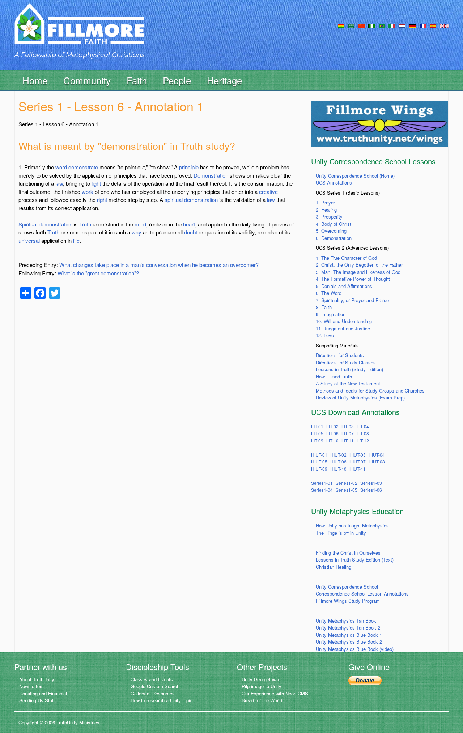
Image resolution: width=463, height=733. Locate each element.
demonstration (201, 199)
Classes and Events (152, 679)
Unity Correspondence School (347, 586)
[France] (423, 25)
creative (268, 191)
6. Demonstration (334, 237)
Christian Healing (333, 566)
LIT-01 (317, 426)
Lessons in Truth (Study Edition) (349, 369)
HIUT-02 (338, 455)
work (87, 191)
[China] (361, 25)
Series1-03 (371, 483)
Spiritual (27, 224)
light (96, 183)
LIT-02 (332, 426)
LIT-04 (363, 426)
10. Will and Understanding (344, 321)
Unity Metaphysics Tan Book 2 (348, 627)
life (76, 240)
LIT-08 (363, 433)
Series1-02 (346, 483)
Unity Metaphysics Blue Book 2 (349, 641)
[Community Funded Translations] (444, 25)
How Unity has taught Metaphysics (352, 525)
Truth (85, 224)
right (102, 199)
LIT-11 (347, 440)
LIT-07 (347, 433)
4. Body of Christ (333, 223)
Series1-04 (322, 490)
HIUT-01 (319, 455)
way (136, 232)
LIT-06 (332, 433)
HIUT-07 (357, 461)
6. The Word (328, 292)
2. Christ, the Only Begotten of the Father (359, 264)
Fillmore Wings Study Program (348, 600)
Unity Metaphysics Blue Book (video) (355, 648)
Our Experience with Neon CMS (275, 693)
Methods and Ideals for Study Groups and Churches (370, 390)
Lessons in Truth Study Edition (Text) (355, 559)
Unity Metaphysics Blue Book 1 (349, 634)
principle (189, 167)
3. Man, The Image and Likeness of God (358, 271)
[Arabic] (351, 25)
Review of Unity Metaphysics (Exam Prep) (360, 397)
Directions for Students (340, 355)
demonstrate (83, 167)
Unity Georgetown (260, 679)
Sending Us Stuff (37, 700)
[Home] (79, 30)
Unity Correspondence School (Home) (355, 175)
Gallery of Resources (153, 693)
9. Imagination (330, 314)
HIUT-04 (377, 455)
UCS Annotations (334, 182)
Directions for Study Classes (346, 362)
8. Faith (324, 307)
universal (29, 240)
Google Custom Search (155, 686)
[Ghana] (341, 25)
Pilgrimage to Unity (261, 686)
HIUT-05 (319, 461)
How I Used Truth (334, 376)
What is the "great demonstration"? (98, 273)
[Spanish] (433, 25)
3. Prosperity (329, 216)
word (61, 167)
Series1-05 (346, 490)
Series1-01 (322, 483)
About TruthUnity (36, 679)
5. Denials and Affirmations (344, 286)
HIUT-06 (338, 461)
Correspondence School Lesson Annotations (362, 593)
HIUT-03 (357, 455)
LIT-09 (317, 440)
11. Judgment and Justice (343, 328)
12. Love (325, 335)
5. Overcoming (331, 230)
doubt (190, 232)
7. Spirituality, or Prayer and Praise (352, 300)
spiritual (174, 199)
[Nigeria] (371, 25)
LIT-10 (332, 440)
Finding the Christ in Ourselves (348, 552)
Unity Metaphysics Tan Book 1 (348, 620)
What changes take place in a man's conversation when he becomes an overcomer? (159, 264)
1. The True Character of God (346, 257)
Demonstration (211, 175)
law (59, 183)
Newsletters (31, 686)
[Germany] (412, 25)
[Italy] (391, 25)
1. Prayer (325, 202)
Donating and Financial (43, 693)
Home (34, 80)
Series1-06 (371, 490)
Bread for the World (262, 700)
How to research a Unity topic (161, 700)
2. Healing (326, 209)
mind (140, 224)
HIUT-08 (377, 461)
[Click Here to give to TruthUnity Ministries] (365, 680)
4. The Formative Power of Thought (353, 278)
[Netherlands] (402, 25)
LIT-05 (317, 433)
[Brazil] (382, 25)
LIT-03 (347, 426)
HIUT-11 (357, 469)
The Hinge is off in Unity (341, 532)
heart (189, 224)
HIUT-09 (319, 469)
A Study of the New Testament (348, 383)
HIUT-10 (338, 469)
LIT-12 (363, 440)
